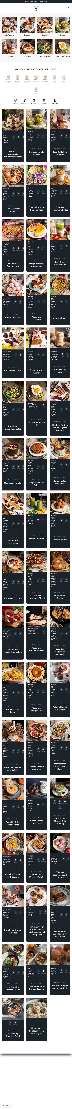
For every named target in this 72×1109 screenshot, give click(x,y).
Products (5, 1063)
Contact (4, 1069)
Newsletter (5, 1072)
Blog (3, 1066)
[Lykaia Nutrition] (36, 8)
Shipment (41, 1069)
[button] (65, 8)
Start (3, 1060)
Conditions (41, 1063)
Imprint (40, 1066)
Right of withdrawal (44, 1072)
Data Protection (43, 1060)
